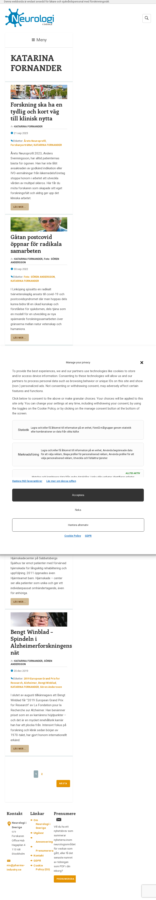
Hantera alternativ (78, 524)
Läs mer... (19, 207)
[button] (142, 362)
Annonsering (44, 841)
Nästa (63, 783)
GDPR (88, 535)
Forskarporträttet (21, 144)
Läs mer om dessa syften (61, 481)
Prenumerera (44, 850)
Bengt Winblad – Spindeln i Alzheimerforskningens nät (39, 642)
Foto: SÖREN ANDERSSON (39, 276)
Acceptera (78, 495)
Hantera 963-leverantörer (27, 481)
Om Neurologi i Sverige (42, 823)
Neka (78, 509)
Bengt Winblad (47, 682)
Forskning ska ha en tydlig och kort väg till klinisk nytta (36, 111)
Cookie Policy (72, 535)
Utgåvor (39, 832)
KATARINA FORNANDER (48, 144)
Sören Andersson (51, 686)
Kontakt (38, 855)
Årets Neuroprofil (35, 140)
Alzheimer (30, 682)
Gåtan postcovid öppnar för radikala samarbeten (36, 243)
